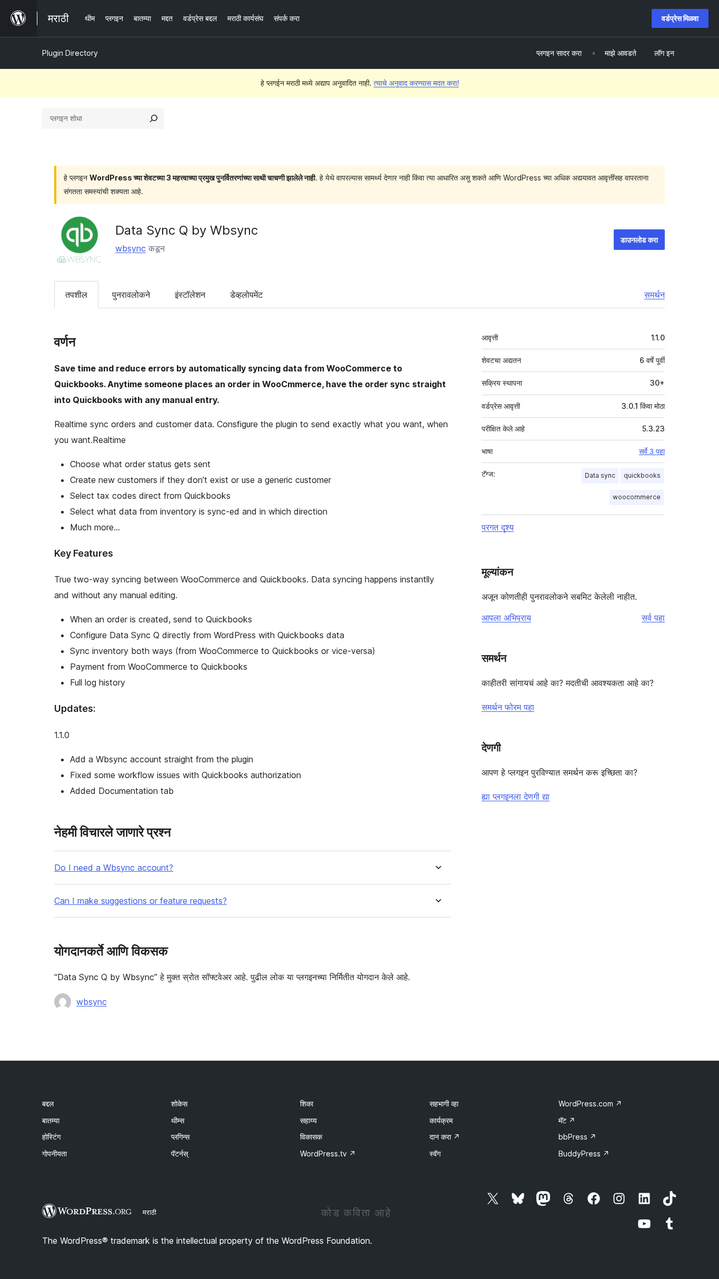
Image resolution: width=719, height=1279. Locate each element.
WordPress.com (590, 1103)
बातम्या (50, 1120)
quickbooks (642, 475)
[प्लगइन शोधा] (153, 118)
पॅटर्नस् (179, 1153)
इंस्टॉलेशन (190, 294)
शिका (306, 1103)
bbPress (577, 1136)
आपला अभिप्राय (506, 617)
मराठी (149, 1212)
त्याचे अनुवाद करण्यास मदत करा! (416, 82)
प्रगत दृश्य (498, 527)
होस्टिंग (51, 1136)
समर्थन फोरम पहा (508, 707)
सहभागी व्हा (444, 1103)
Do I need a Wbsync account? (113, 868)
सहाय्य (308, 1120)
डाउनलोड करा (639, 239)
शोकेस (179, 1103)
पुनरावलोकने (131, 294)
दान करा (445, 1136)
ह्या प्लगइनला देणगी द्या (516, 796)
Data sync (600, 475)
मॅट (566, 1120)
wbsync (130, 248)
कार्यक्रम (441, 1120)
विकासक (311, 1136)
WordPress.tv (328, 1153)
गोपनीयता (54, 1153)
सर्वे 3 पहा (652, 451)
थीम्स (177, 1120)
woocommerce (637, 497)
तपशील (76, 294)
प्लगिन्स (180, 1136)
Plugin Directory (70, 52)
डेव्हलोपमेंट (246, 294)
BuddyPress (584, 1153)
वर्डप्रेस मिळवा (680, 18)
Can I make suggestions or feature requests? (140, 901)
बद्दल (48, 1103)
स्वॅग (435, 1153)
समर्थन (654, 294)
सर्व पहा (653, 617)
